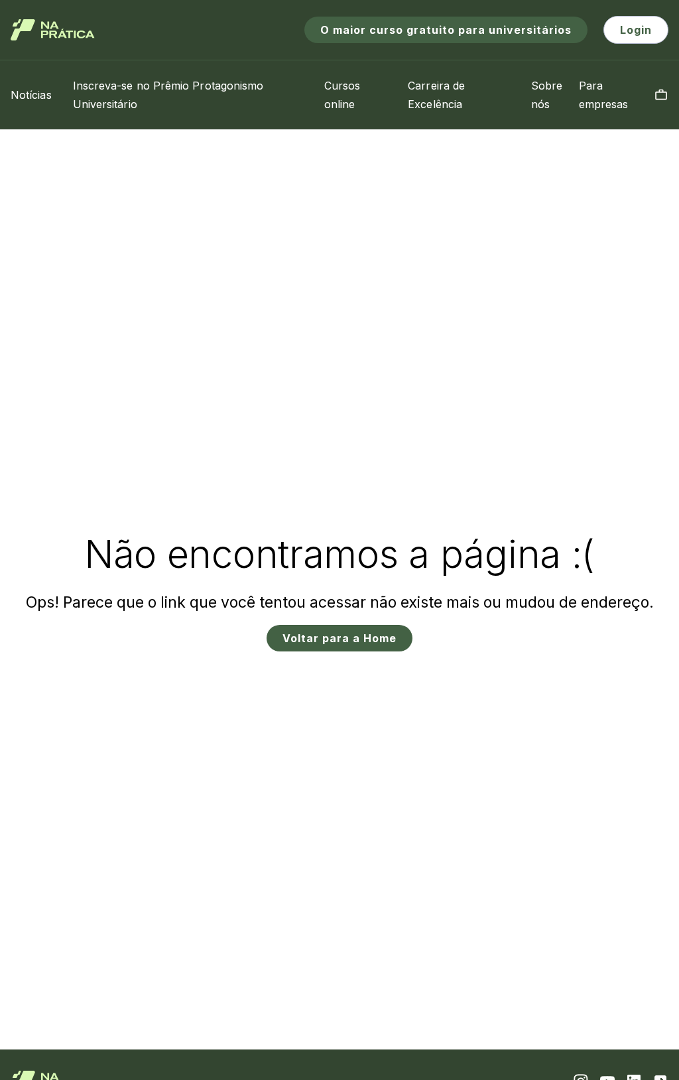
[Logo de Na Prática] (53, 29)
